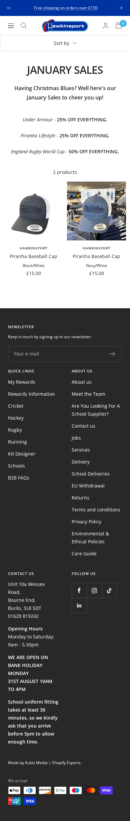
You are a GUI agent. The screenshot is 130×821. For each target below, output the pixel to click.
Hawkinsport (34, 248)
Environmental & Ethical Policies (90, 537)
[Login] (106, 25)
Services (81, 450)
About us (82, 382)
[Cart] (118, 26)
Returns (80, 497)
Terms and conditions (96, 509)
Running (17, 442)
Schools (16, 466)
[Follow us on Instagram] (94, 590)
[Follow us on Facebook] (79, 590)
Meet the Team (88, 394)
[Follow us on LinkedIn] (79, 605)
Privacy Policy (86, 521)
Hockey (16, 418)
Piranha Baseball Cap (33, 256)
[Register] (112, 353)
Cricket (15, 406)
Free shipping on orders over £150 (66, 8)
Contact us (83, 426)
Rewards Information (31, 394)
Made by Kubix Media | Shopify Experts (44, 762)
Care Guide (84, 553)
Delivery (81, 462)
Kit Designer (21, 454)
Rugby (15, 430)
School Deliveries (91, 474)
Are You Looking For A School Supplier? (96, 410)
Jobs (76, 438)
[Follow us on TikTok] (109, 590)
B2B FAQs (18, 478)
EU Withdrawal (88, 485)
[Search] (24, 26)
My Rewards (21, 382)
